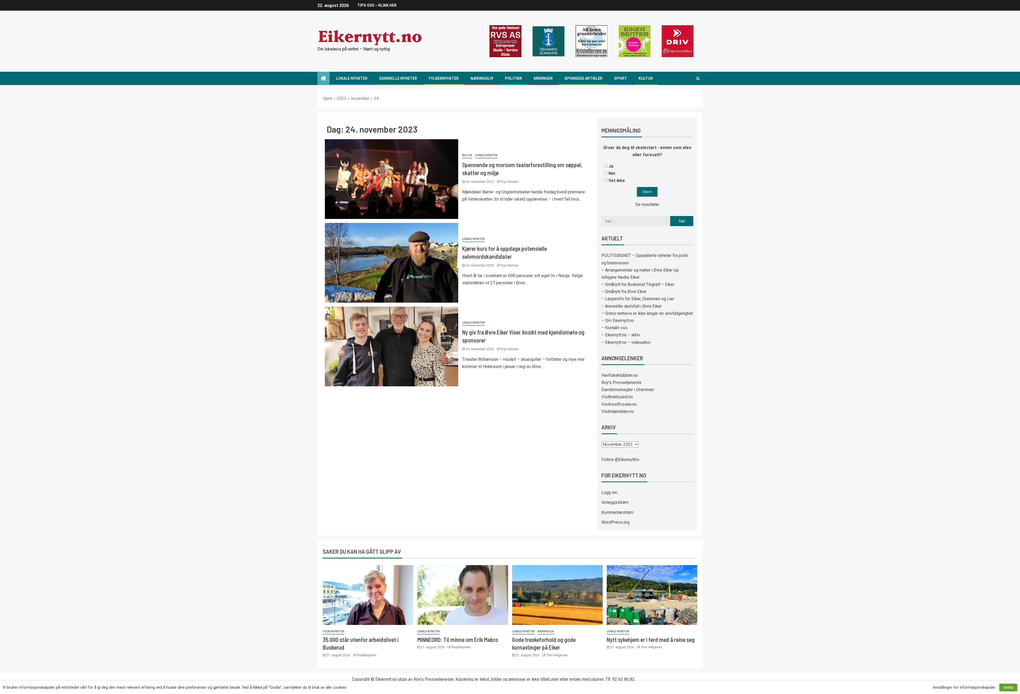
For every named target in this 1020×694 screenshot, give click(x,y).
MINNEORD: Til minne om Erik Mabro (457, 639)
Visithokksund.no (617, 396)
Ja (611, 166)
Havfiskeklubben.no (619, 375)
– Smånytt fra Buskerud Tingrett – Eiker (637, 284)
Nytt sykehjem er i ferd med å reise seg (651, 639)
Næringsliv (481, 78)
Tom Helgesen (557, 655)
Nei (612, 173)
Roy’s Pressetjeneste (621, 382)
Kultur (646, 78)
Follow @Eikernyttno (620, 459)
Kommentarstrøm (617, 512)
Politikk (513, 78)
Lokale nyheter (351, 78)
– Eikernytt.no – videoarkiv (626, 342)
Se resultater (647, 204)
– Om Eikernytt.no (617, 320)
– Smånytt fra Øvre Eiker (624, 291)
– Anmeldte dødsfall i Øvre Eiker (631, 306)
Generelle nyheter (398, 78)
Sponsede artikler (583, 78)
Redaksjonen (366, 655)
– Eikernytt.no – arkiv (620, 334)
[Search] (698, 78)
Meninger (543, 78)
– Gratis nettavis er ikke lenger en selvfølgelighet (647, 313)
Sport (620, 78)
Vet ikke (617, 180)
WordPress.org (615, 522)
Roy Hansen (509, 182)
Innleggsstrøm (614, 502)
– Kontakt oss (614, 327)
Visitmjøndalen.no (617, 411)
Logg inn (609, 492)
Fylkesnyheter (444, 78)
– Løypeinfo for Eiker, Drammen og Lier (637, 298)
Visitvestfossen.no (619, 404)
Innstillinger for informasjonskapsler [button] (964, 687)
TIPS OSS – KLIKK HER (377, 5)
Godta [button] (1008, 687)
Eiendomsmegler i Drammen (627, 389)
